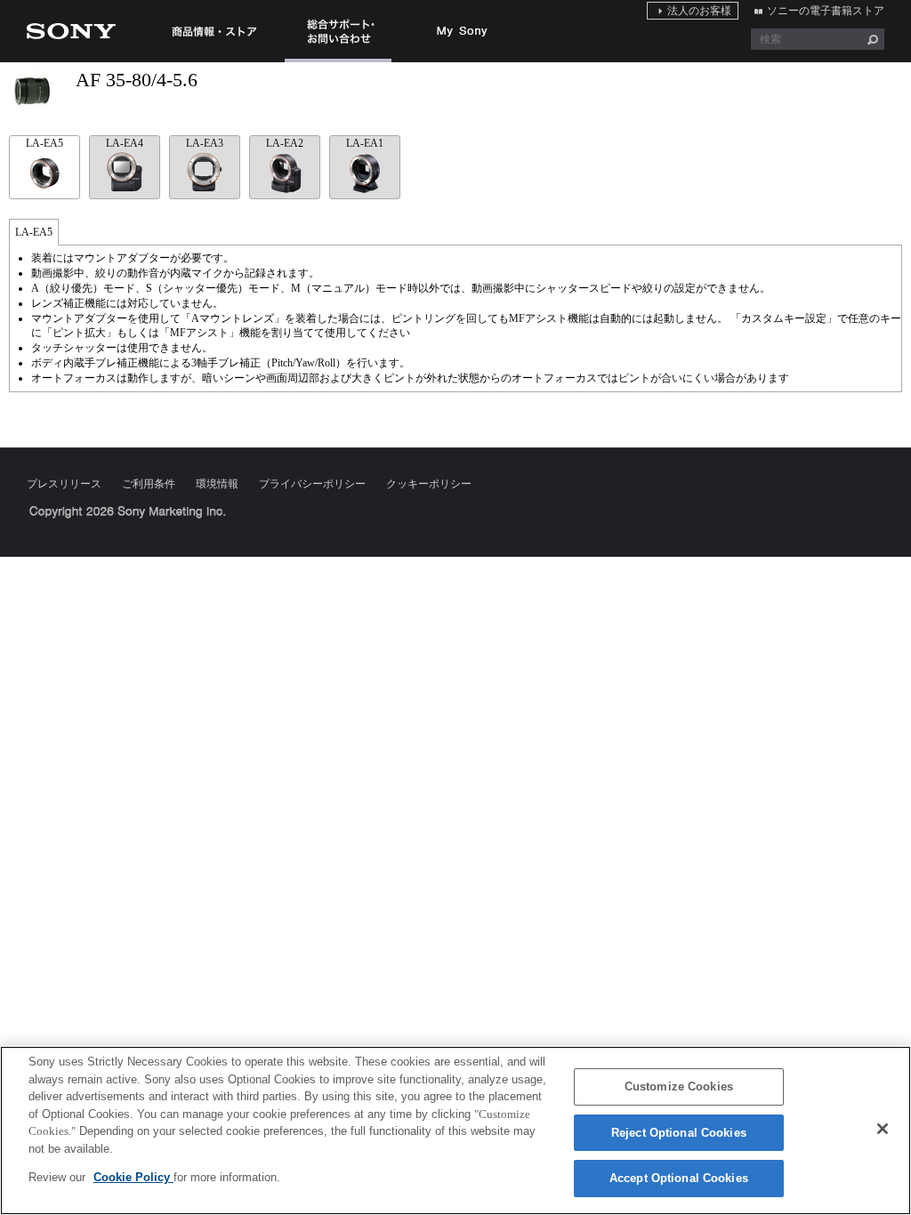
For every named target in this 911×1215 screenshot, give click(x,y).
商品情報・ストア (213, 31)
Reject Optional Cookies (678, 1132)
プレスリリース (64, 484)
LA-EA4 (124, 143)
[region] (455, 1130)
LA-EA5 (44, 143)
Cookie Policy (133, 1177)
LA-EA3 (204, 143)
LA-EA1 (364, 143)
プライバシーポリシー (312, 484)
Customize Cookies (679, 1086)
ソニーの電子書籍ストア (825, 10)
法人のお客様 (699, 10)
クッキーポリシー (429, 484)
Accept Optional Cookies (678, 1178)
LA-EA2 (284, 143)
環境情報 (217, 484)
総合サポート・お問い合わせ (338, 61)
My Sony (462, 31)
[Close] (882, 1128)
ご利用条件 (148, 484)
